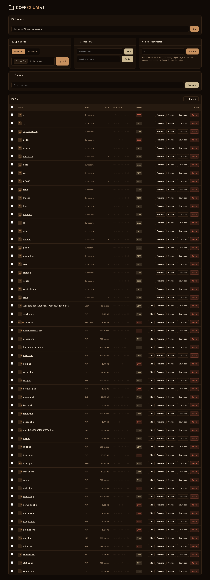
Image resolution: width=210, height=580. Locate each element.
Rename (160, 115)
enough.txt (28, 397)
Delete (194, 115)
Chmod (171, 115)
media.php (28, 496)
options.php (29, 513)
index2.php (28, 471)
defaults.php (29, 388)
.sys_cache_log (30, 131)
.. (23, 115)
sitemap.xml (29, 554)
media (26, 231)
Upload (62, 61)
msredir (27, 239)
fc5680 (26, 181)
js (24, 223)
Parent (192, 99)
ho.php (26, 438)
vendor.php (28, 571)
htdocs (26, 198)
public (26, 247)
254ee (26, 140)
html (25, 206)
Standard (18, 51)
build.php (28, 355)
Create (192, 51)
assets (26, 148)
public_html (28, 256)
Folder (128, 59)
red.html (27, 538)
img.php (27, 447)
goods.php (28, 422)
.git (24, 123)
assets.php (28, 339)
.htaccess (28, 322)
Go (194, 29)
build (25, 164)
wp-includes (29, 289)
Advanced (32, 51)
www (25, 297)
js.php (26, 480)
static (26, 264)
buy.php (27, 364)
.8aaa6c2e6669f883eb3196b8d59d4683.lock (46, 306)
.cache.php (28, 314)
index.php (28, 455)
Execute (192, 85)
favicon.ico (28, 405)
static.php (28, 563)
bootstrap (28, 156)
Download (183, 115)
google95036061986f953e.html (38, 430)
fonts (25, 189)
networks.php (30, 505)
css (25, 173)
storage (27, 272)
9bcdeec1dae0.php (32, 330)
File (129, 51)
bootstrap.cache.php (33, 347)
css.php (27, 380)
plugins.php (29, 521)
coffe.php (28, 372)
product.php (29, 530)
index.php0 (28, 463)
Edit (151, 306)
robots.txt (28, 546)
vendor (26, 281)
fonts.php (28, 413)
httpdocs (27, 214)
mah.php (27, 488)
